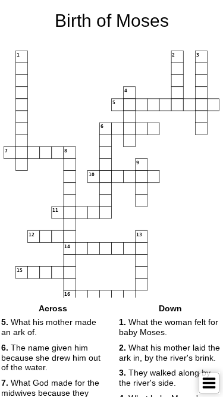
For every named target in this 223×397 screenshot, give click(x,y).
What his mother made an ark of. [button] (48, 327)
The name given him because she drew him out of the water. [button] (50, 358)
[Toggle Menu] (209, 383)
